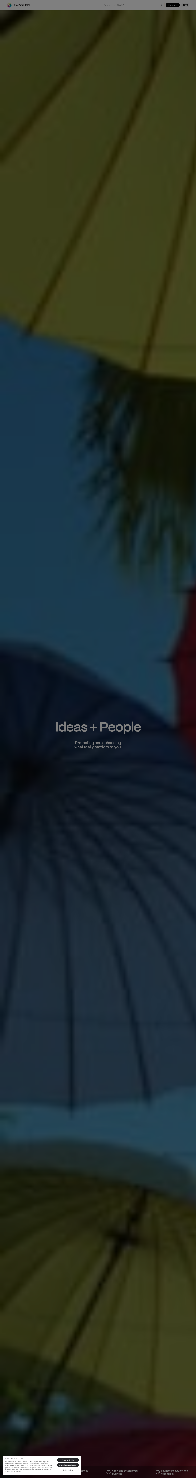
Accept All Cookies (68, 1460)
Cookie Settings (68, 1470)
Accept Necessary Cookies (67, 1465)
